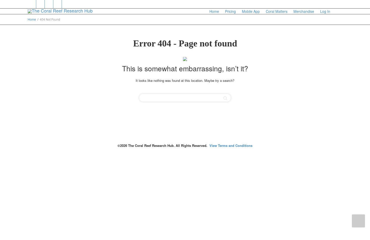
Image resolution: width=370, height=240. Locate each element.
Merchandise (303, 11)
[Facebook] (40, 4)
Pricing (230, 11)
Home (214, 11)
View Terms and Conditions (230, 145)
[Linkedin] (49, 4)
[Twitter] (32, 4)
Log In (325, 11)
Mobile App (251, 11)
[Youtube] (58, 4)
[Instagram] (66, 4)
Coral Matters (276, 11)
